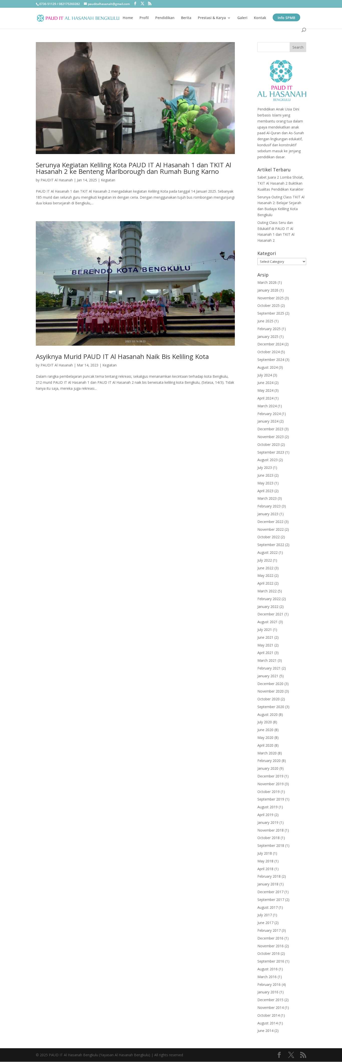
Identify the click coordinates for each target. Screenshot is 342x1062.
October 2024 (268, 351)
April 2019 (265, 814)
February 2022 (269, 598)
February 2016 (269, 984)
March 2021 (267, 660)
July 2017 (264, 914)
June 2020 (265, 729)
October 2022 (268, 537)
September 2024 (270, 359)
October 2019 (268, 791)
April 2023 (265, 490)
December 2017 (270, 891)
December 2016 (270, 938)
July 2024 (264, 375)
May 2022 (265, 575)
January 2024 (267, 421)
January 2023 (267, 513)
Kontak (260, 18)
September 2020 (270, 706)
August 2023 (267, 459)
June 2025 (265, 321)
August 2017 (267, 907)
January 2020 (267, 768)
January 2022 (267, 606)
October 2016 (268, 953)
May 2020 (265, 737)
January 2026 (267, 290)
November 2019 (270, 783)
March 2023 (267, 498)
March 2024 (267, 406)
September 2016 (270, 961)
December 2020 (270, 683)
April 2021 (265, 652)
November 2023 (270, 436)
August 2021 (267, 621)
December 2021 (270, 614)
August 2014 (267, 1023)
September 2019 (270, 799)
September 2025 (270, 313)
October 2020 (268, 699)
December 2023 (270, 429)
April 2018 (265, 868)
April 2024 (265, 398)
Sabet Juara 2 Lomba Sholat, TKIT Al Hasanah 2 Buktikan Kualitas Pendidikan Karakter (280, 183)
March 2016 (267, 976)
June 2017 (265, 922)
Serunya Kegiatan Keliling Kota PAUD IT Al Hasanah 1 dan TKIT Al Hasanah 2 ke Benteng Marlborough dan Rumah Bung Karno (133, 168)
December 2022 (270, 521)
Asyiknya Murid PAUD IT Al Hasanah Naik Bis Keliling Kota (122, 356)
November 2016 (270, 946)
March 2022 (267, 591)
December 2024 (270, 344)
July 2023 (264, 467)
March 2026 (267, 282)
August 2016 (267, 969)
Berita (186, 18)
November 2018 (270, 830)
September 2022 (270, 544)
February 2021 (269, 668)
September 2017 (270, 899)
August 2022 (267, 552)
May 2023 (265, 483)
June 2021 (265, 637)
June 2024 (265, 382)
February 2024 (269, 413)
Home (128, 18)
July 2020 (264, 722)
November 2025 (270, 298)
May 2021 (265, 645)
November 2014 (270, 1007)
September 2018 (270, 845)
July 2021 (264, 629)
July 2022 (264, 560)
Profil (144, 18)
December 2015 (270, 999)
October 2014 (268, 1015)
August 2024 (267, 367)
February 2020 (269, 760)
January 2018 (267, 884)
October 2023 (268, 444)
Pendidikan (165, 18)
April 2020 (265, 745)
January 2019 (267, 822)
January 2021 (267, 676)
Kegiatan (108, 180)
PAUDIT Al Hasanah (57, 180)
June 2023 (265, 475)
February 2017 (269, 930)
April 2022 (265, 583)
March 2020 (267, 753)
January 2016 (267, 992)
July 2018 (264, 853)
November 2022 (270, 529)
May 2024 (265, 390)
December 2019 (270, 776)
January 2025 (267, 336)
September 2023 (270, 452)
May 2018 (265, 861)
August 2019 (267, 807)
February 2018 (269, 876)
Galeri (242, 18)
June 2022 (265, 568)
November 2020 (270, 691)
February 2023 (269, 506)
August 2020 (267, 714)
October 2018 (268, 837)
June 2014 (265, 1030)
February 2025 (269, 328)
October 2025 (268, 305)
